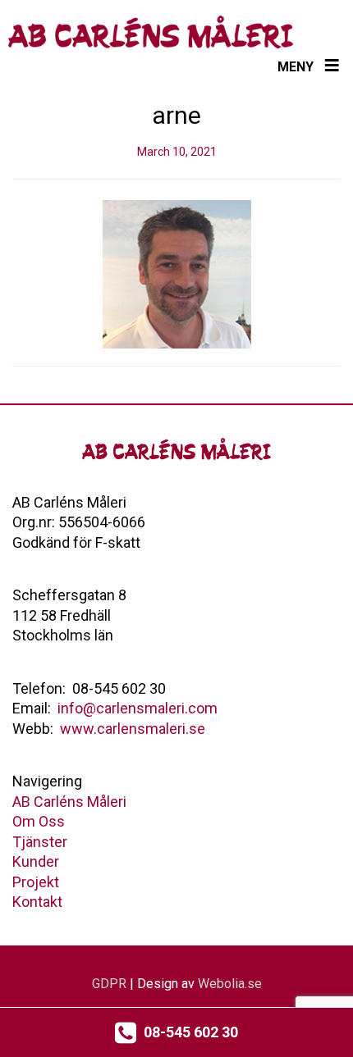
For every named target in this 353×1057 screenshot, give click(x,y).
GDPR (109, 983)
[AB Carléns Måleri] (150, 32)
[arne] (177, 273)
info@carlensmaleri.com (137, 708)
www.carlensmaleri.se (132, 728)
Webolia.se (230, 983)
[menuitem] (69, 801)
